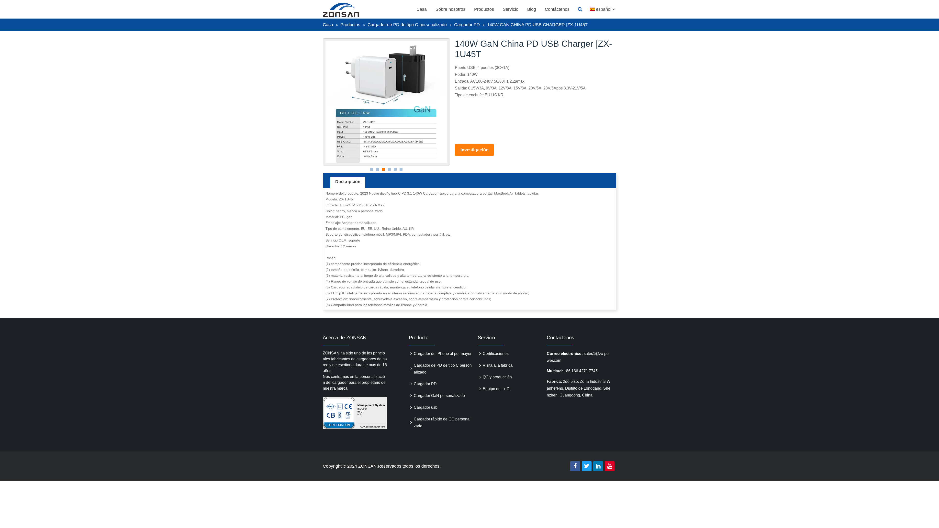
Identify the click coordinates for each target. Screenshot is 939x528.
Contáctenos (557, 9)
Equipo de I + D (496, 389)
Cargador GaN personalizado (439, 396)
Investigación (474, 149)
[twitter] (587, 466)
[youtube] (610, 466)
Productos (484, 9)
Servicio (510, 9)
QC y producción (497, 377)
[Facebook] (575, 466)
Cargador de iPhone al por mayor (442, 354)
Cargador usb (425, 407)
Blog (531, 9)
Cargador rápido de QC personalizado (442, 422)
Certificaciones (496, 354)
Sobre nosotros (450, 9)
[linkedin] (598, 466)
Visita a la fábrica (498, 365)
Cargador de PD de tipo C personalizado (407, 24)
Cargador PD (467, 24)
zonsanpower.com (346, 10)
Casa (421, 9)
